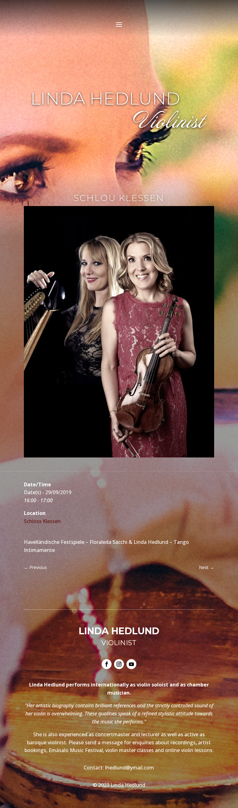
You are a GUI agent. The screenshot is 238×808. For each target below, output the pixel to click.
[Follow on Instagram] (119, 664)
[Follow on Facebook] (107, 664)
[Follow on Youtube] (131, 664)
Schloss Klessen (42, 521)
